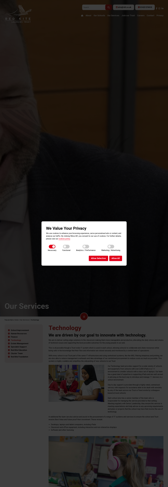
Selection (98, 258)
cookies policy (64, 239)
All (116, 258)
